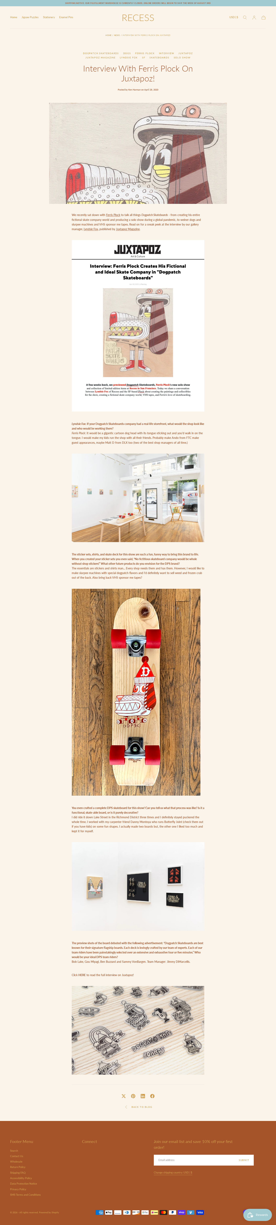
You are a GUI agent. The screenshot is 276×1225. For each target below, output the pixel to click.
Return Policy (17, 1167)
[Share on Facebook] (152, 1096)
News (117, 35)
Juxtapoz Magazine (100, 57)
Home (13, 17)
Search (14, 1150)
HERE (82, 975)
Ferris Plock (145, 53)
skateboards (159, 57)
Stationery (49, 17)
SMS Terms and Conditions (25, 1194)
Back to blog (142, 1107)
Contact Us (16, 1156)
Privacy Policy (18, 1189)
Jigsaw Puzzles (30, 17)
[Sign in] (254, 17)
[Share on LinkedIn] (142, 1096)
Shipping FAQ (17, 1172)
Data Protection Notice (23, 1183)
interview (166, 53)
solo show (182, 57)
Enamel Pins (66, 17)
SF (143, 57)
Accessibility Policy (21, 1178)
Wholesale (16, 1161)
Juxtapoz (185, 53)
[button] (233, 18)
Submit (244, 1160)
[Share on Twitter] (123, 1096)
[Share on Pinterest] (133, 1096)
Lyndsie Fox (129, 57)
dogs (127, 53)
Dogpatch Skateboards (101, 53)
